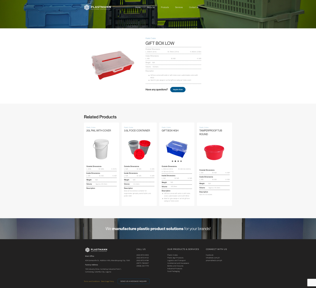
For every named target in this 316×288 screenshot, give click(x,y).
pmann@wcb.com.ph (214, 260)
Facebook (209, 255)
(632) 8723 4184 (143, 260)
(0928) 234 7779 (143, 266)
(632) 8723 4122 (143, 258)
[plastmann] (97, 4)
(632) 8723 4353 (143, 255)
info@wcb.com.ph (213, 258)
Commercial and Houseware (178, 263)
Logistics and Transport (176, 260)
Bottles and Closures (175, 266)
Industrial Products (174, 268)
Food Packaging (173, 271)
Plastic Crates (172, 255)
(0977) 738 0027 (143, 263)
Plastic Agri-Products (175, 258)
